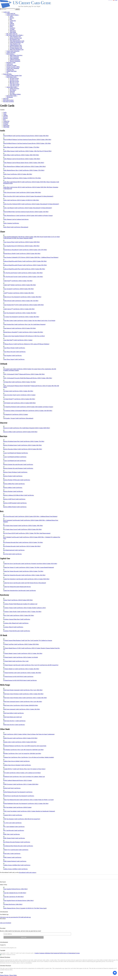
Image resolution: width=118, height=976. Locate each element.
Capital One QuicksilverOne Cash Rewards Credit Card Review (19, 590)
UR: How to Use (14, 79)
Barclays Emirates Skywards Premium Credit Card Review (18, 468)
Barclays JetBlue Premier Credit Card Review (14, 506)
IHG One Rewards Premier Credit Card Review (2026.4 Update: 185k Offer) (23, 272)
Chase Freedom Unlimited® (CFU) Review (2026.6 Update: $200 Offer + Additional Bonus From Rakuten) (30, 257)
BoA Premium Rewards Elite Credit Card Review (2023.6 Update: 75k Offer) (23, 542)
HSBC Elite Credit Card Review (11, 834)
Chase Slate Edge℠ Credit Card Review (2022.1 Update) (17, 340)
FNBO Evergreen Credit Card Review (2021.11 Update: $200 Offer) (20, 784)
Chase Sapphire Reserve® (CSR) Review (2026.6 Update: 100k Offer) (21, 246)
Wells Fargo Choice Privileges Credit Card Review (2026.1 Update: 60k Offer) (23, 694)
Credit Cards (6, 12)
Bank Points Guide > (11, 77)
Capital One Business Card (16, 42)
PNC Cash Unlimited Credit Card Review (14, 826)
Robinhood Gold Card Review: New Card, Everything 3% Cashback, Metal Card (24, 776)
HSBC (11, 26)
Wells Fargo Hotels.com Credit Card (12, 717)
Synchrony (12, 28)
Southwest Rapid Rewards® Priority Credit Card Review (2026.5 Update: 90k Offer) (25, 261)
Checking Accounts (11, 65)
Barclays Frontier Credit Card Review (12, 476)
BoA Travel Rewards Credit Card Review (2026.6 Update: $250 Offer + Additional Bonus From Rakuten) (30, 516)
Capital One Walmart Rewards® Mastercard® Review (17, 586)
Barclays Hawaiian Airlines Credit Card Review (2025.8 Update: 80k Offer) (22, 449)
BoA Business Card (15, 39)
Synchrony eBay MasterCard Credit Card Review (15, 623)
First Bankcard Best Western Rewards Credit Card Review (18, 846)
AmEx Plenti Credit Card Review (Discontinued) (15, 227)
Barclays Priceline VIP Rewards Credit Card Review (16, 480)
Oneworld (12, 91)
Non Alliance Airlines (15, 94)
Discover (12, 25)
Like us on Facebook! (5, 922)
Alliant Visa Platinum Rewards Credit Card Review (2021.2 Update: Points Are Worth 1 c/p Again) (28, 799)
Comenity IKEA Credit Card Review (12, 815)
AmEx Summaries (14, 56)
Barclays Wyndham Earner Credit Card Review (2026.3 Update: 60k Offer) (22, 445)
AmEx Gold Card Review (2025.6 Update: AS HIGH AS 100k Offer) (21, 200)
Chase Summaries (14, 58)
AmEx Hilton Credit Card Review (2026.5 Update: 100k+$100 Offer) (21, 155)
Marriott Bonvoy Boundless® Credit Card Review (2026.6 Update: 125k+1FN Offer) (25, 249)
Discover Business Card (16, 46)
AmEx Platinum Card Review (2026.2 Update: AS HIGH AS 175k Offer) (22, 178)
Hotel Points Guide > (11, 95)
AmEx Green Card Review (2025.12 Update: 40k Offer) (17, 174)
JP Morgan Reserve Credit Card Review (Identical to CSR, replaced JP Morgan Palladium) (26, 344)
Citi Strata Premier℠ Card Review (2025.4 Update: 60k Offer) (19, 399)
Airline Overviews (14, 88)
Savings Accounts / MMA (13, 67)
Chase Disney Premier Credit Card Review (14, 348)
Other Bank (6, 127)
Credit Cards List (10, 13)
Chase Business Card (15, 43)
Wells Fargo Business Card (16, 49)
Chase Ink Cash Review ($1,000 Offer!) (13, 896)
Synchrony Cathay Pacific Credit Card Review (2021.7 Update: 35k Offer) (22, 611)
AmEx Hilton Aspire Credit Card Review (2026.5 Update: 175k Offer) (21, 147)
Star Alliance (13, 90)
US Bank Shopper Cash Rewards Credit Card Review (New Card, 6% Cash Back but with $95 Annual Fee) (30, 665)
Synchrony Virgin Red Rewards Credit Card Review (16, 631)
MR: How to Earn (14, 81)
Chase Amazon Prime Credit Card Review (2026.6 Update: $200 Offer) (21, 242)
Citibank (12, 23)
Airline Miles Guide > (12, 87)
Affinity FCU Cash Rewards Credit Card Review (15, 849)
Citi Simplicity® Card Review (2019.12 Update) (15, 414)
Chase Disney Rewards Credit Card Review (14, 351)
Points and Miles (7, 74)
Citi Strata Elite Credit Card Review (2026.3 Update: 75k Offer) (19, 382)
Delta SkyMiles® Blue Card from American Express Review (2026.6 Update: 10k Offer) (25, 211)
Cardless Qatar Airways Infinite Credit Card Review (16, 761)
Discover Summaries (15, 61)
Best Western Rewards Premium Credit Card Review (16, 842)
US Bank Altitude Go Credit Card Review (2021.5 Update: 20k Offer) (21, 669)
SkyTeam (12, 92)
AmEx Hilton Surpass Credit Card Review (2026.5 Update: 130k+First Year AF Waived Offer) (27, 151)
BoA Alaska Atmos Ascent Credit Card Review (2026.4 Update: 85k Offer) (22, 529)
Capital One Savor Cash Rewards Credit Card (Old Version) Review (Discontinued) (24, 582)
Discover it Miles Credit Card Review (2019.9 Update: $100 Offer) (20, 431)
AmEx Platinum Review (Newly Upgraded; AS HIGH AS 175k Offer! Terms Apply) (25, 908)
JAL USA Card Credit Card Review (12, 822)
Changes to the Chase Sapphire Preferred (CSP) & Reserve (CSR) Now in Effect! (24, 336)
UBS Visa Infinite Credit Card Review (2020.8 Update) (17, 807)
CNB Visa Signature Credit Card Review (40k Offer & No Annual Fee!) (21, 819)
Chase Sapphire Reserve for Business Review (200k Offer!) (18, 900)
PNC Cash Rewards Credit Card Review (13, 830)
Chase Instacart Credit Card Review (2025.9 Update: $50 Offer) (19, 328)
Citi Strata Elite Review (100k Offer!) (12, 904)
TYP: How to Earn (14, 84)
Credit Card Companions (12, 68)
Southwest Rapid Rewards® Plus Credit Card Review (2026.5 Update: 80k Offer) (24, 269)
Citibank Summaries (15, 59)
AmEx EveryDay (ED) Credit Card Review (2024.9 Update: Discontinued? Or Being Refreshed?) (28, 196)
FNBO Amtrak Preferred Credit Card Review (14, 861)
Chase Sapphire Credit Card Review (12, 355)
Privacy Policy (13, 975)
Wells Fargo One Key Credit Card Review (14, 724)
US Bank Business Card (16, 48)
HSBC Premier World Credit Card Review (14, 838)
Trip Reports (9, 97)
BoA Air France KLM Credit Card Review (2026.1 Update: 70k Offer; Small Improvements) (26, 533)
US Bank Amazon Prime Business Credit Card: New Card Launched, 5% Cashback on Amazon (27, 640)
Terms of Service (4, 975)
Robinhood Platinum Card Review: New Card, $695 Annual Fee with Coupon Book (24, 745)
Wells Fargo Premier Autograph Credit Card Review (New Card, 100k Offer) (22, 690)
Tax (7, 72)
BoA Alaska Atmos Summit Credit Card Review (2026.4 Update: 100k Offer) (23, 525)
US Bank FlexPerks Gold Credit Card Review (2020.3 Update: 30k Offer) (22, 672)
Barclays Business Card (16, 38)
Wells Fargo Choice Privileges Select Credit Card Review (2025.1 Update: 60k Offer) (25, 697)
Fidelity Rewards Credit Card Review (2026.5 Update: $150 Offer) (20, 738)
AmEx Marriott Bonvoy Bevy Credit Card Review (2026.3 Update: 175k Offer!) (23, 170)
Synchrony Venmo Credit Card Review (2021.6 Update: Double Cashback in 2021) (24, 607)
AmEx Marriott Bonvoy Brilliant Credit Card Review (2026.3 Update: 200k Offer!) (24, 166)
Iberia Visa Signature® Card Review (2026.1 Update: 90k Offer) (19, 313)
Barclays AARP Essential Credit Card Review (15, 503)
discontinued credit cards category (27, 872)
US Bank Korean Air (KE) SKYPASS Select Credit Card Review (20, 680)
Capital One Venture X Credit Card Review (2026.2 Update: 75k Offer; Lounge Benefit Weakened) (28, 567)
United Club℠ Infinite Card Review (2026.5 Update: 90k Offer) (19, 285)
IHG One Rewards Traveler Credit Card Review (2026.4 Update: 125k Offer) (23, 276)
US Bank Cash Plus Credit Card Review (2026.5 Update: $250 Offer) (21, 644)
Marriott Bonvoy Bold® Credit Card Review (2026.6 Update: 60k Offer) (21, 253)
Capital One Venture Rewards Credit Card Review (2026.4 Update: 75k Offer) (23, 571)
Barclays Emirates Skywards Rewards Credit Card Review (18, 464)
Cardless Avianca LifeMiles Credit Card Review (15, 869)
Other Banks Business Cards (17, 41)
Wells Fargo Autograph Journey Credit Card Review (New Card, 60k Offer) (22, 701)
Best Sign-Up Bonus (8, 101)
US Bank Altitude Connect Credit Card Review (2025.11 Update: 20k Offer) (22, 653)
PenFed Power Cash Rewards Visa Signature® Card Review (18, 795)
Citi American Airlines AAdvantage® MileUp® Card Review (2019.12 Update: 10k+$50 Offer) (27, 410)
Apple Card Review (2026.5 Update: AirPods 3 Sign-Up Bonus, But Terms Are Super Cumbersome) (29, 734)
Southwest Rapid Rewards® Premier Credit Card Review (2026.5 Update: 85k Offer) (25, 265)
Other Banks (13, 32)
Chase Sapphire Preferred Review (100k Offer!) (15, 889)
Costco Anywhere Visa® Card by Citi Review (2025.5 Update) (19, 395)
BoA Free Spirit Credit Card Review (12, 554)
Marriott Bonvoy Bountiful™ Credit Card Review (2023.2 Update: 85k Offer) (23, 332)
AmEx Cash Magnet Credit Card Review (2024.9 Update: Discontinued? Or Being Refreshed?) (27, 208)
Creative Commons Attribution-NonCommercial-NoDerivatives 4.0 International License (57, 953)
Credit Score (9, 64)
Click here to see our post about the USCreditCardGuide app (15, 917)
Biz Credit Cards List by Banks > (14, 35)
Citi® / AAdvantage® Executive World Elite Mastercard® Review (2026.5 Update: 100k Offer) (27, 378)
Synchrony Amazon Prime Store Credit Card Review (16, 619)
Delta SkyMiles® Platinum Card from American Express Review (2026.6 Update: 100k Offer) (27, 139)
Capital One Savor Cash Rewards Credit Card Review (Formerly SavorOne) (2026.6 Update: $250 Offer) (30, 563)
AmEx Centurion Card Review (11, 223)
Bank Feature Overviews (16, 55)
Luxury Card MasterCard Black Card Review (14, 456)
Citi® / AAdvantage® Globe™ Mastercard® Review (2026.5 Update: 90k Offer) (24, 374)
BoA (11, 19)
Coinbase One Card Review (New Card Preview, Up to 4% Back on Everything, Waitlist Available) (28, 757)
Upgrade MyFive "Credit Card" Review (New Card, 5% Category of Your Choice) (24, 769)
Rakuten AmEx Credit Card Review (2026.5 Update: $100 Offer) (20, 742)
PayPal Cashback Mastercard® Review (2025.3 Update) (17, 780)
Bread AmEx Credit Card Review (11, 853)
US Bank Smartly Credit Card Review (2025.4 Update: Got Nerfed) (20, 657)
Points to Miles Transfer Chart (14, 75)
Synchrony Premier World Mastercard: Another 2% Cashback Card (20, 604)
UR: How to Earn (14, 78)
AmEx (11, 16)
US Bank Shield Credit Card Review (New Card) (15, 661)
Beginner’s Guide (10, 62)
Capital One (13, 20)
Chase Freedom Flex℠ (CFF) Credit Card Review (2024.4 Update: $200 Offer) (23, 304)
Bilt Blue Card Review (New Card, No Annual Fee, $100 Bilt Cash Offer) (22, 753)
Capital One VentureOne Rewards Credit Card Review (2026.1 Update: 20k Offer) (24, 575)
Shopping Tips (10, 69)
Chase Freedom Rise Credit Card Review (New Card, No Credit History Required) (24, 324)
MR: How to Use (14, 82)
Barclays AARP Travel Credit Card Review (14, 499)
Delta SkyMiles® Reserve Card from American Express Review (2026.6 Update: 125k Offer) (27, 143)
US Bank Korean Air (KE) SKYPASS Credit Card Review (18, 676)
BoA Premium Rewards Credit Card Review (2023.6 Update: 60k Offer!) (22, 546)
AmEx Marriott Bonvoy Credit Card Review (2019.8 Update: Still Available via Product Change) (28, 215)
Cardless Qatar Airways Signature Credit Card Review (17, 765)
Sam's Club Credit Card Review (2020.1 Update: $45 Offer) (18, 615)
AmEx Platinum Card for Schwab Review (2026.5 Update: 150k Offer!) (21, 158)
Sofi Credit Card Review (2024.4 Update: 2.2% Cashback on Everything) (22, 772)
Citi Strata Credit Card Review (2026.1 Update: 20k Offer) (18, 391)
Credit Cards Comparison (12, 51)
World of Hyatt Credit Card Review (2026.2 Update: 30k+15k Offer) (20, 300)
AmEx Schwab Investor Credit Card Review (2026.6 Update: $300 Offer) (22, 192)
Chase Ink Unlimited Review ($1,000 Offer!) (14, 893)
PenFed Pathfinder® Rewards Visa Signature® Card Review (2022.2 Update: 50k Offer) (25, 803)
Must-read (5, 98)
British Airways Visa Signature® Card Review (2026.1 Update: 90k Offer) (22, 297)
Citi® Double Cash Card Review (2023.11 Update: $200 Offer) (19, 403)
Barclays (12, 17)
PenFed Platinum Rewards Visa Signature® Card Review (17, 792)
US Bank (12, 29)
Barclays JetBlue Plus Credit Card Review (14, 483)
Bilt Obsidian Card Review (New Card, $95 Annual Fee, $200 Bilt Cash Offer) (23, 749)
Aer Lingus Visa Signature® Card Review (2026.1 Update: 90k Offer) (21, 316)
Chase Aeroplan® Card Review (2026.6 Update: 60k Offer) (18, 288)
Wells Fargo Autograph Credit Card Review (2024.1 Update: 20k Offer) (21, 709)
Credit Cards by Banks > (12, 15)
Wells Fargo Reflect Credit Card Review (13, 713)
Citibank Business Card (16, 45)
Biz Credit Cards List (11, 33)
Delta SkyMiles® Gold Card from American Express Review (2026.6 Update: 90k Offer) (26, 135)
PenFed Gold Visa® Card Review (12, 788)
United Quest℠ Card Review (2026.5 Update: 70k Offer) (17, 280)
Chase (11, 22)
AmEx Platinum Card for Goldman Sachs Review (16, 219)
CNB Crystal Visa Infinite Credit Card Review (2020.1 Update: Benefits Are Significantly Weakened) (29, 811)
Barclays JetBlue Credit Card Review (12, 487)
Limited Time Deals (11, 71)
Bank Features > (10, 54)
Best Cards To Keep (8, 100)
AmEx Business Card (15, 36)
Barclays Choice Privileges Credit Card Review (15, 472)
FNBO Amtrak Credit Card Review (12, 857)
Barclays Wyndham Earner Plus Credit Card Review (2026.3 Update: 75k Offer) (23, 441)
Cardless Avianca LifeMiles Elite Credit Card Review (16, 865)
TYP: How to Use (14, 85)
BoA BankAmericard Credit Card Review (14, 550)
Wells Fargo (13, 30)
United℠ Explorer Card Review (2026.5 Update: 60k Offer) (18, 293)
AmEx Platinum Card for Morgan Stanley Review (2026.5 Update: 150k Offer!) (23, 162)
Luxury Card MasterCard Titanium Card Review (15, 453)
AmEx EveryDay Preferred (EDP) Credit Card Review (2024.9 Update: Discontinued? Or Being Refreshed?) (31, 204)
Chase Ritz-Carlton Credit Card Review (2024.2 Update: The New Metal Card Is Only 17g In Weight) (29, 320)
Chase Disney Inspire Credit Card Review (14, 359)
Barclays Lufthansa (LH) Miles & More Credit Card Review (18, 495)
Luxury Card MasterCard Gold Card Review (14, 460)
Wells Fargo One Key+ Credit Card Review (14, 720)
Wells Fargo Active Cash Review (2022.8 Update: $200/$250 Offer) (20, 705)
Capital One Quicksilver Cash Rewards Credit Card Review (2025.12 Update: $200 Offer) (26, 579)
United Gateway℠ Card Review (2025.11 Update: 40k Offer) (19, 309)
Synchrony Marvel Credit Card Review (13, 627)
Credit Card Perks (10, 52)
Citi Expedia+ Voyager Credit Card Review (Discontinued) (18, 418)
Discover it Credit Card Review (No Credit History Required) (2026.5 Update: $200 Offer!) (26, 428)
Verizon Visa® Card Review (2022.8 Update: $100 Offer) (18, 600)
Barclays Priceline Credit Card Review (13, 491)
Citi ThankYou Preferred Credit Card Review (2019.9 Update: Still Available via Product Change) (28, 406)
